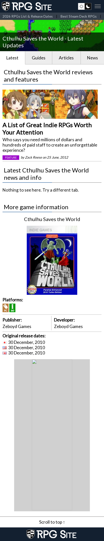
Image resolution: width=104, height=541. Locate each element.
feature (11, 157)
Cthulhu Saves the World (52, 219)
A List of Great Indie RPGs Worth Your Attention (47, 128)
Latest (12, 57)
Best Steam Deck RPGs (79, 16)
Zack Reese (33, 157)
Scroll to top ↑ (52, 522)
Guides (38, 57)
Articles (66, 57)
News (92, 57)
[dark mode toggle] (84, 6)
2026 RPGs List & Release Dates (28, 16)
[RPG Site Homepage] (27, 6)
